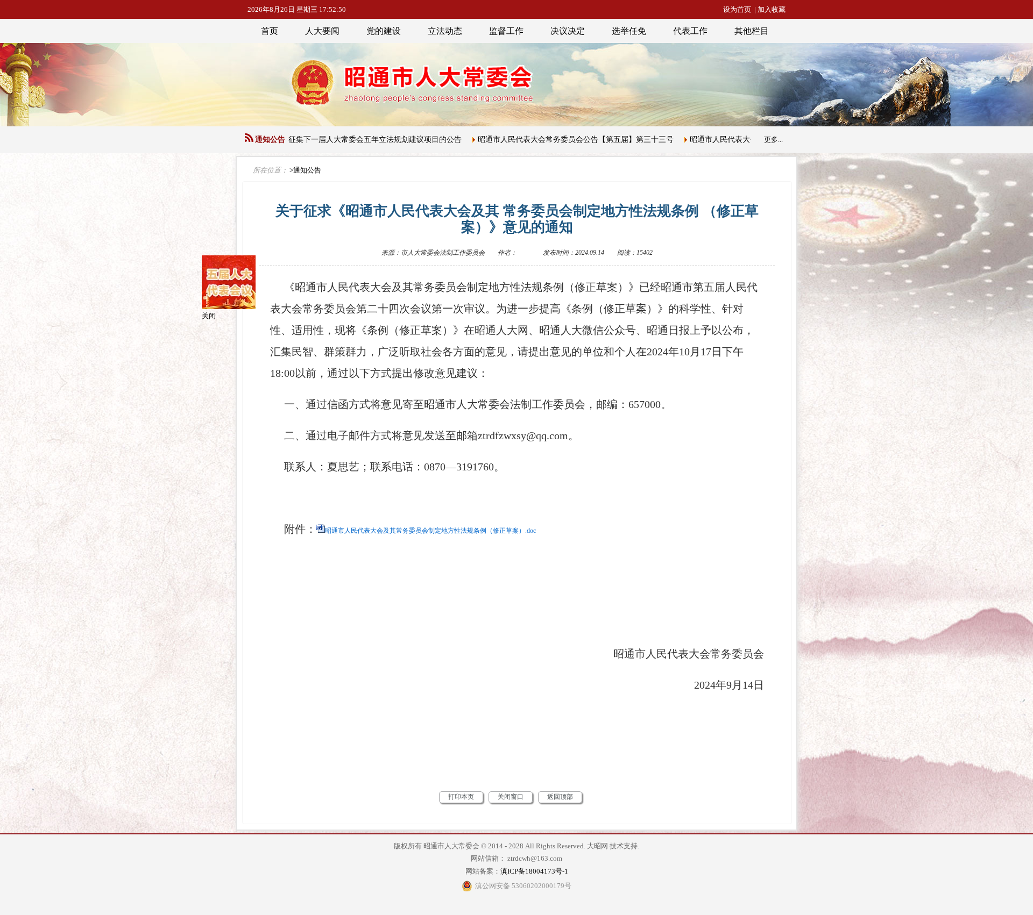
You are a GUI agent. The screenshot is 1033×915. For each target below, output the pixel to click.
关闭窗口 (510, 796)
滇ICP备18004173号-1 (534, 871)
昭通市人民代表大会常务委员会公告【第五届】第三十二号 (720, 139)
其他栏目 (751, 30)
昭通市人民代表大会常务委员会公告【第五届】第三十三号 (508, 139)
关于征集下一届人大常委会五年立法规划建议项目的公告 (300, 139)
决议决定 (567, 30)
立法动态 (445, 30)
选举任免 (629, 30)
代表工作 (690, 30)
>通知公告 (305, 170)
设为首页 (737, 9)
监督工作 (506, 30)
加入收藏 (772, 9)
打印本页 (461, 796)
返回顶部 (560, 796)
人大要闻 (322, 30)
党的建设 (383, 30)
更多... (773, 139)
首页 (269, 30)
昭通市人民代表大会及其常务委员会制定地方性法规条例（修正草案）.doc (430, 530)
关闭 (255, 362)
